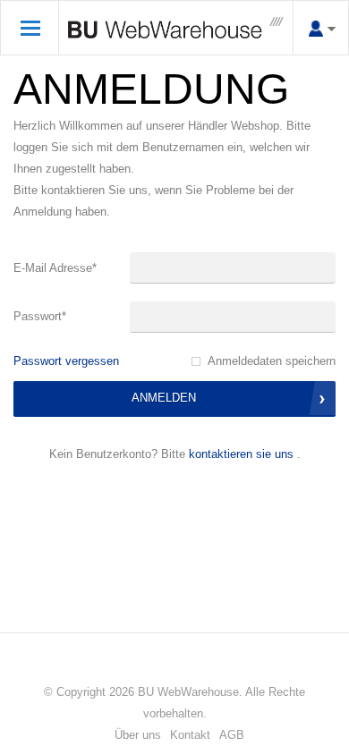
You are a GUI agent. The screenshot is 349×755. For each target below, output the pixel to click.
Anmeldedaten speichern (272, 361)
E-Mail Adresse (55, 268)
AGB (231, 735)
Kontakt (190, 735)
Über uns (138, 735)
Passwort (39, 316)
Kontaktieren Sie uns (241, 454)
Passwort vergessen (66, 361)
